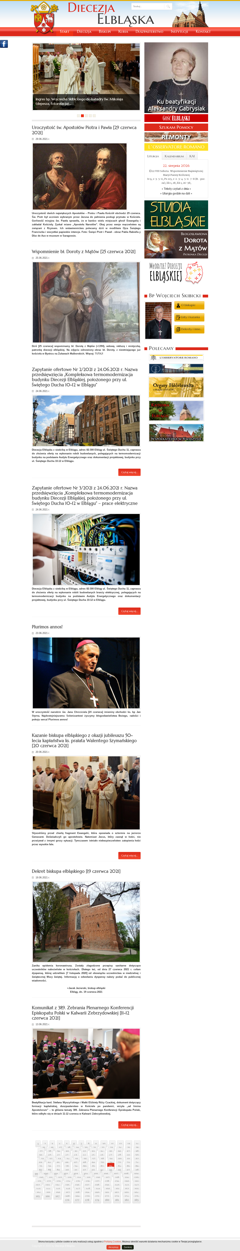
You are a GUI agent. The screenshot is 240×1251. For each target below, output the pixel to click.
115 (88, 1177)
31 (76, 1151)
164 (136, 1192)
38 (137, 1151)
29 (58, 1151)
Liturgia (153, 156)
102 (66, 1174)
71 (111, 1162)
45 (93, 1155)
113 (69, 1177)
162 (117, 1192)
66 (66, 1162)
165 (38, 1196)
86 (137, 1166)
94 (102, 1170)
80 (84, 1166)
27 (41, 1151)
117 (108, 1177)
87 (40, 1170)
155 (48, 1192)
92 (84, 1170)
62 (137, 1159)
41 (58, 1155)
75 (40, 1166)
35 (110, 1151)
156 (58, 1192)
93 (93, 1170)
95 (110, 1170)
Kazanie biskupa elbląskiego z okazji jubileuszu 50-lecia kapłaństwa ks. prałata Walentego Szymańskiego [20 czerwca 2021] (84, 740)
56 (85, 1159)
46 (101, 1155)
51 (42, 1159)
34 (102, 1151)
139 (107, 1185)
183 (136, 1200)
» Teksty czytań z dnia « (176, 188)
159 (87, 1192)
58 (102, 1159)
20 (86, 1147)
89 (58, 1170)
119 (127, 1177)
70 (102, 1162)
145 (58, 1189)
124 (68, 1181)
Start (64, 31)
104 (86, 1174)
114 (79, 1177)
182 (127, 1200)
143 (38, 1189)
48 (119, 1155)
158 (78, 1192)
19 (77, 1147)
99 (36, 1174)
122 (49, 1181)
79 (75, 1166)
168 (67, 1196)
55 (76, 1159)
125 (78, 1181)
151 (117, 1189)
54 (68, 1159)
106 (106, 1174)
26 (137, 1147)
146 (68, 1189)
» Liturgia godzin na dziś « (176, 193)
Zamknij (128, 1247)
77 (58, 1166)
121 (39, 1181)
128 (107, 1181)
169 (77, 1196)
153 (137, 1189)
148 (88, 1189)
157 (68, 1192)
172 (107, 1196)
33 (93, 1151)
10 (104, 1144)
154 (39, 1192)
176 (67, 1200)
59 (111, 1159)
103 (76, 1174)
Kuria (123, 31)
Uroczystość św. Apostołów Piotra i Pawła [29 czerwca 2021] (84, 130)
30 (67, 1151)
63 (40, 1162)
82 (102, 1166)
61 (128, 1159)
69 (93, 1162)
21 (94, 1147)
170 (87, 1196)
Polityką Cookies (112, 1241)
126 (88, 1181)
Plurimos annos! (47, 626)
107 (116, 1174)
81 (93, 1166)
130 (127, 1181)
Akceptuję (113, 1247)
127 (97, 1181)
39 (40, 1155)
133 (48, 1185)
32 (84, 1151)
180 (107, 1200)
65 (58, 1162)
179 (97, 1200)
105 (96, 1174)
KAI (192, 156)
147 (78, 1189)
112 (60, 1177)
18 (69, 1147)
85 (128, 1166)
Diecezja (84, 31)
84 (119, 1166)
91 (76, 1170)
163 (126, 1192)
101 (56, 1174)
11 (112, 1144)
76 (49, 1166)
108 (126, 1174)
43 (75, 1155)
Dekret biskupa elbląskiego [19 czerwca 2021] (76, 871)
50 (137, 1155)
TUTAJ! (99, 353)
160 (97, 1192)
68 (84, 1162)
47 (110, 1155)
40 (49, 1155)
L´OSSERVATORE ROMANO (176, 147)
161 (107, 1192)
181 (117, 1200)
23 (111, 1147)
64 (49, 1162)
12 (120, 1144)
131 (137, 1181)
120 (136, 1177)
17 (60, 1147)
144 (48, 1189)
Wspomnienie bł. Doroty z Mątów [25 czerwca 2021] (84, 251)
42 (66, 1155)
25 (128, 1147)
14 (137, 1144)
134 (58, 1185)
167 (58, 1196)
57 (93, 1159)
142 (137, 1185)
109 (136, 1174)
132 (38, 1185)
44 (84, 1155)
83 (110, 1166)
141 (127, 1185)
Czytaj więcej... (129, 472)
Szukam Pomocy (176, 127)
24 (120, 1147)
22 (103, 1147)
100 (46, 1174)
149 (98, 1189)
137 (87, 1185)
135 (67, 1185)
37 (128, 1151)
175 (137, 1196)
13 (129, 1144)
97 (128, 1170)
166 (48, 1196)
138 (97, 1185)
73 (128, 1162)
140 (117, 1185)
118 (117, 1177)
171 (97, 1196)
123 (59, 1181)
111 (50, 1177)
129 (117, 1181)
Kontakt (203, 31)
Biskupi (105, 31)
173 (117, 1196)
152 (127, 1189)
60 (120, 1159)
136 (77, 1185)
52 (51, 1159)
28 (49, 1151)
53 (59, 1159)
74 (137, 1162)
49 (128, 1155)
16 (52, 1147)
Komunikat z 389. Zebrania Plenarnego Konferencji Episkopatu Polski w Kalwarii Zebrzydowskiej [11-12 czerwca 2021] (83, 1013)
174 (127, 1196)
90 (67, 1170)
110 (41, 1177)
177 (77, 1200)
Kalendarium (174, 156)
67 (75, 1162)
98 (137, 1170)
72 (119, 1162)
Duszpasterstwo (149, 31)
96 (119, 1170)
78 (67, 1166)
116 (98, 1177)
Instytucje (179, 31)
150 (108, 1189)
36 (119, 1151)
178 (87, 1200)
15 (44, 1147)
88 (49, 1170)
